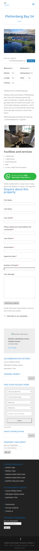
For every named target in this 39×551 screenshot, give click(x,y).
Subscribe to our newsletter (17, 316)
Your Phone (9, 238)
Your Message (9, 274)
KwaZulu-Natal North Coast (15, 478)
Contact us (9, 511)
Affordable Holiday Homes (13, 365)
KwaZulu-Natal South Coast (15, 474)
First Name (8, 200)
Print (19, 21)
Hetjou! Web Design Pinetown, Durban (18, 543)
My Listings (12, 348)
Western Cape (10, 471)
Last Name (8, 209)
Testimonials (10, 504)
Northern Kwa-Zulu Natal (14, 481)
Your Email (8, 218)
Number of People (11, 265)
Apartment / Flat (10, 368)
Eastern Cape (10, 467)
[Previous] (8, 136)
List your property (11, 508)
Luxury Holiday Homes (12, 362)
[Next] (30, 136)
